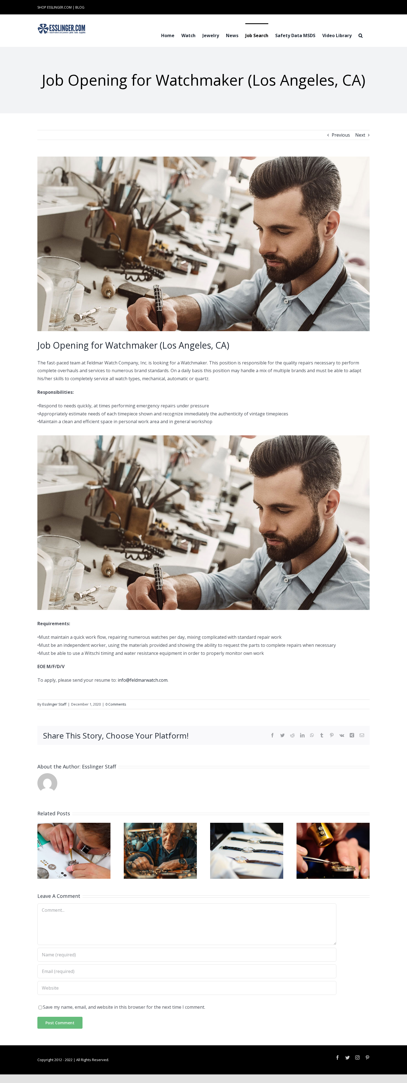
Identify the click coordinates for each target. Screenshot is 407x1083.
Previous (341, 135)
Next (360, 135)
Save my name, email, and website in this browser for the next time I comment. (124, 1007)
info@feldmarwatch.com (143, 680)
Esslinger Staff (54, 704)
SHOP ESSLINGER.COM (54, 7)
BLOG (79, 7)
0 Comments (115, 704)
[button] (361, 35)
